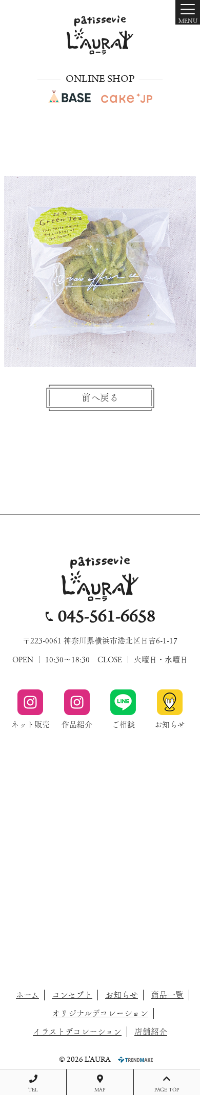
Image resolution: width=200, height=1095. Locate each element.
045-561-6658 (106, 616)
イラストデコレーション (77, 1031)
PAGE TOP (166, 1089)
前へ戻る (100, 397)
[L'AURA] (100, 35)
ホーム (27, 995)
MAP (100, 1089)
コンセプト (72, 995)
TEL (33, 1089)
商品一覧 (167, 995)
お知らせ (121, 995)
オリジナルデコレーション (100, 1013)
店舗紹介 (150, 1031)
